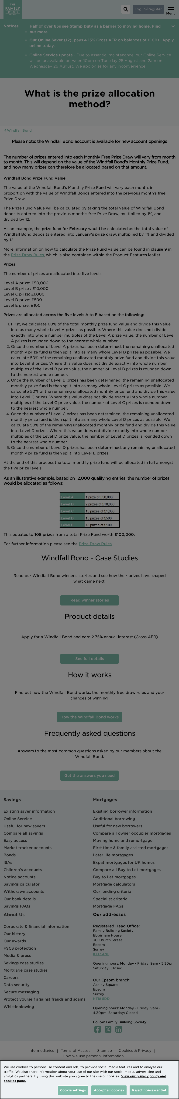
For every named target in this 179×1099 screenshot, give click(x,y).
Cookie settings (73, 1090)
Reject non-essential (149, 1090)
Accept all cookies (109, 1090)
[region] (89, 1079)
